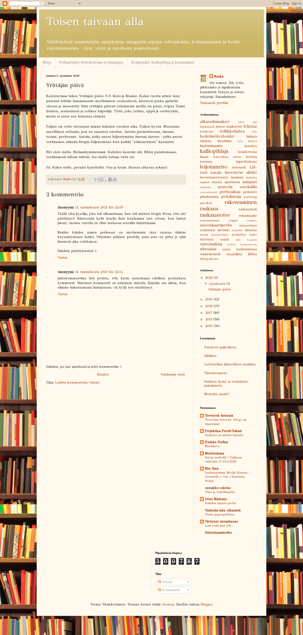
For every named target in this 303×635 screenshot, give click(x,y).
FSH (254, 131)
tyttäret (231, 244)
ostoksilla (248, 186)
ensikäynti (234, 127)
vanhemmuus (246, 249)
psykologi (250, 197)
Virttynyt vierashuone (221, 521)
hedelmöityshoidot (217, 136)
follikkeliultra (232, 131)
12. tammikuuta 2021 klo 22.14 (99, 272)
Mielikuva (212, 446)
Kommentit (170, 590)
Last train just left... (219, 525)
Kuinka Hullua (216, 442)
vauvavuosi (210, 253)
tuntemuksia (211, 244)
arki (254, 122)
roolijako (252, 220)
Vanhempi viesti (173, 374)
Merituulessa (214, 453)
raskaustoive (215, 215)
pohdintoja (231, 196)
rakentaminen (241, 202)
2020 (209, 278)
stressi (204, 234)
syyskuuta (217, 284)
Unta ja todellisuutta (220, 492)
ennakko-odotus (218, 488)
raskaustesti (248, 209)
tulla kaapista (246, 239)
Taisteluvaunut (215, 373)
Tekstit (166, 582)
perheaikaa (230, 191)
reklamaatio (248, 216)
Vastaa (62, 257)
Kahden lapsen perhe (220, 503)
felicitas (250, 126)
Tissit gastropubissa (219, 514)
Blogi (47, 62)
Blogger (206, 604)
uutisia (226, 249)
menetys (251, 177)
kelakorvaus (247, 152)
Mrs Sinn (212, 469)
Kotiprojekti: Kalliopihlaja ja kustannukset (162, 62)
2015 (209, 326)
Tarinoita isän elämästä (223, 510)
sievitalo (223, 230)
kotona (251, 157)
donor (220, 127)
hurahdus (224, 141)
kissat (204, 157)
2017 (209, 313)
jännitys (251, 146)
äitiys (252, 253)
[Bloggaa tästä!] (101, 179)
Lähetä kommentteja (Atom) (77, 382)
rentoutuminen (209, 220)
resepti (233, 220)
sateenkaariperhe (216, 225)
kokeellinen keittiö (227, 157)
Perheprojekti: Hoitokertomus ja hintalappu (91, 62)
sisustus (251, 230)
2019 (209, 299)
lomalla (216, 173)
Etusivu (103, 374)
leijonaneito (213, 167)
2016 (209, 319)
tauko (253, 234)
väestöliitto (234, 254)
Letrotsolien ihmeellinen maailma (229, 364)
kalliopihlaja (214, 151)
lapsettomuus (246, 162)
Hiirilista (210, 356)
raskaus (209, 208)
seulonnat (207, 230)
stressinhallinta (220, 234)
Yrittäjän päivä (219, 289)
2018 (209, 306)
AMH (241, 122)
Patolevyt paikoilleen (220, 347)
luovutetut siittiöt (241, 172)
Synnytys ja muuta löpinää (224, 435)
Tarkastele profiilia (214, 103)
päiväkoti (206, 203)
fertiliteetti (206, 131)
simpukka (237, 230)
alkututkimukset (214, 121)
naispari (249, 181)
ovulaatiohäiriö (209, 192)
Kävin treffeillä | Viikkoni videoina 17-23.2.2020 (223, 459)
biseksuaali (207, 126)
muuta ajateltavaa (226, 182)
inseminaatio (211, 145)
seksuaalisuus (248, 225)
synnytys (239, 235)
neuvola (225, 186)
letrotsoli (238, 167)
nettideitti (205, 187)
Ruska (218, 76)
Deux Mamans (216, 499)
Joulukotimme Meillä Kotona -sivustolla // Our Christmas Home (227, 477)
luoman (168, 604)
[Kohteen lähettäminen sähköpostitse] (96, 179)
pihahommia (209, 197)
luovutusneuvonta (214, 177)
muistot (205, 182)
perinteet (250, 192)
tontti (224, 240)
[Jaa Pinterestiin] (114, 179)
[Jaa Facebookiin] (110, 179)
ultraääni (208, 248)
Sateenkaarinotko (218, 533)
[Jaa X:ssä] (105, 179)
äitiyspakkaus (209, 258)
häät (240, 141)
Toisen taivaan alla (95, 21)
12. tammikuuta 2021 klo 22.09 (99, 207)
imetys (252, 141)
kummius (206, 161)
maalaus (237, 177)
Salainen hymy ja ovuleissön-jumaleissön (226, 384)
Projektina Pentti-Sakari (223, 431)
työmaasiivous (248, 244)
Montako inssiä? (216, 394)
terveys (206, 239)
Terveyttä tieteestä (219, 416)
